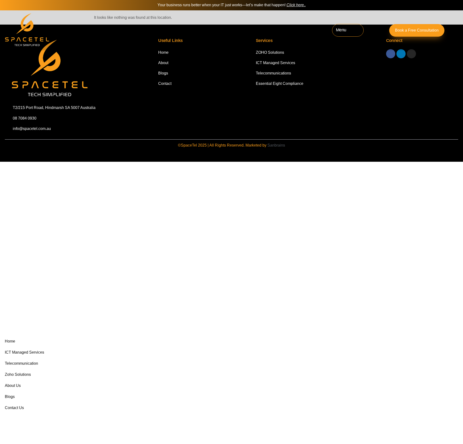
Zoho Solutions (18, 374)
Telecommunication (21, 363)
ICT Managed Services (24, 352)
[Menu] (355, 30)
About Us (13, 385)
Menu (341, 29)
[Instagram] (411, 53)
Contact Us (14, 408)
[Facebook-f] (390, 53)
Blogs (10, 397)
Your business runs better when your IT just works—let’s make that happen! (231, 5)
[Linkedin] (401, 53)
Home (10, 341)
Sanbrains (276, 145)
